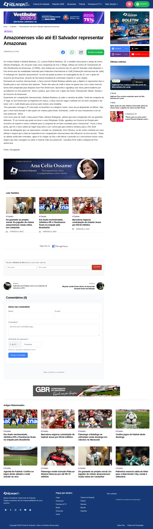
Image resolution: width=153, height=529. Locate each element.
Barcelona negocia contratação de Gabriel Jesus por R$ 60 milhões (86, 222)
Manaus (83, 504)
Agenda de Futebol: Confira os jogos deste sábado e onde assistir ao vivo (19, 474)
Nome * (11, 311)
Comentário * (13, 322)
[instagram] (15, 510)
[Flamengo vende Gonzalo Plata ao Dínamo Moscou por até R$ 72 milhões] (58, 456)
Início (5, 26)
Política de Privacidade (135, 525)
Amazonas (59, 501)
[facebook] (6, 510)
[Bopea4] (17, 4)
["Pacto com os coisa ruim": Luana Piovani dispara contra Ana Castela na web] (116, 116)
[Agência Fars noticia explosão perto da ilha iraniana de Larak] (129, 78)
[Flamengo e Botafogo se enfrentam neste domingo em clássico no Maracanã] (95, 419)
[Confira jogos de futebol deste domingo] (133, 419)
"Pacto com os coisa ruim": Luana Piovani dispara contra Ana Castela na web (136, 118)
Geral (58, 514)
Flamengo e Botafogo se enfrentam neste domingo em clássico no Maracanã (92, 437)
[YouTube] (25, 510)
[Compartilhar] (81, 52)
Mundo (83, 507)
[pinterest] (20, 510)
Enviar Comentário (18, 355)
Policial (83, 501)
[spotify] (30, 510)
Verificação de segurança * (18, 339)
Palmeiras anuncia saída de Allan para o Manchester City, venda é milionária (132, 474)
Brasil (58, 507)
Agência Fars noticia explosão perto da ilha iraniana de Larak (129, 86)
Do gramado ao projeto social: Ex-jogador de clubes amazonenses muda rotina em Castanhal (20, 224)
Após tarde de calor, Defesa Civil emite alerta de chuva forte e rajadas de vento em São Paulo (129, 107)
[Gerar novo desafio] (18, 344)
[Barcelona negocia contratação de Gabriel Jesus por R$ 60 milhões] (87, 205)
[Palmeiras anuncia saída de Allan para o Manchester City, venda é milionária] (133, 456)
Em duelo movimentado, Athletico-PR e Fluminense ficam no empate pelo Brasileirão (52, 224)
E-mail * (58, 311)
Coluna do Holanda (87, 497)
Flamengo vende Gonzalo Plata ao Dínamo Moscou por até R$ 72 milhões (58, 474)
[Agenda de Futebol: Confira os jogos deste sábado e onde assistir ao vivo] (20, 456)
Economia (59, 511)
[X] (10, 510)
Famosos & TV (61, 504)
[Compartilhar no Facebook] (63, 52)
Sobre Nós (121, 525)
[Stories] (129, 4)
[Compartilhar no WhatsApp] (72, 52)
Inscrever (97, 267)
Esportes (13, 26)
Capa (58, 497)
